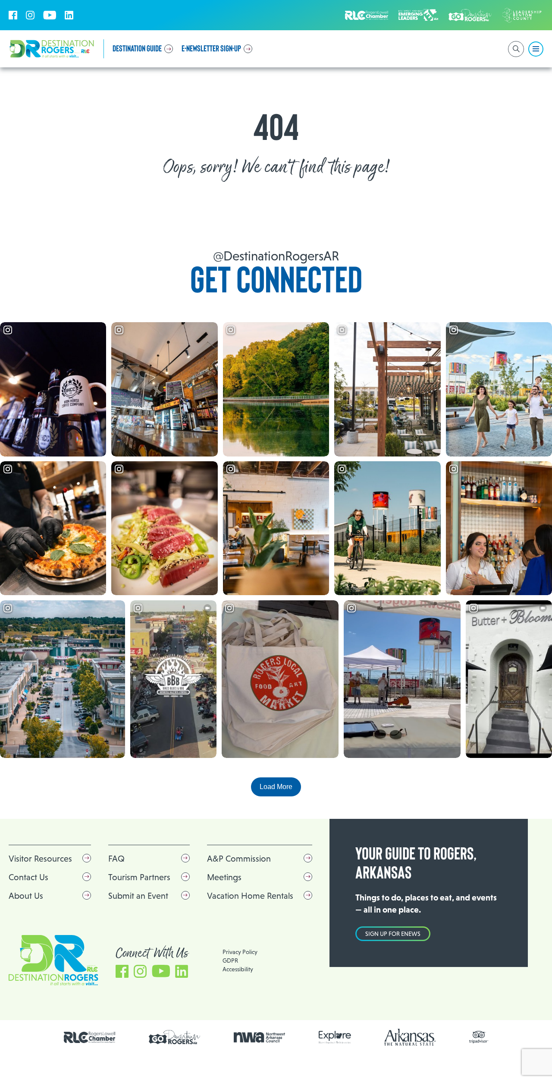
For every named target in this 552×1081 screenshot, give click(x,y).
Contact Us (28, 877)
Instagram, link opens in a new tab (30, 15)
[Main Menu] (535, 49)
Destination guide (137, 48)
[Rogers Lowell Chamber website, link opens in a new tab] (90, 1037)
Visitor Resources (40, 858)
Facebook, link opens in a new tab (13, 15)
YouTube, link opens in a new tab (49, 15)
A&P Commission (239, 858)
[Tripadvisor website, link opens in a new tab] (479, 1037)
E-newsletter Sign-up (211, 48)
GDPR (230, 960)
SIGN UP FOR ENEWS (392, 933)
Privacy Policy (240, 951)
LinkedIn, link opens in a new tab (69, 15)
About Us (26, 895)
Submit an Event (138, 895)
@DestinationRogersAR (276, 256)
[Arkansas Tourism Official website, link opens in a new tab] (410, 1037)
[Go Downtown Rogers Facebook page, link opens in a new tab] (175, 1037)
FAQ (116, 858)
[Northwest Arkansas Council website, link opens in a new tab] (259, 1037)
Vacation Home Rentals (250, 895)
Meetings (224, 877)
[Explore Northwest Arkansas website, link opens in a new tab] (335, 1037)
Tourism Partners (139, 877)
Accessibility (238, 969)
